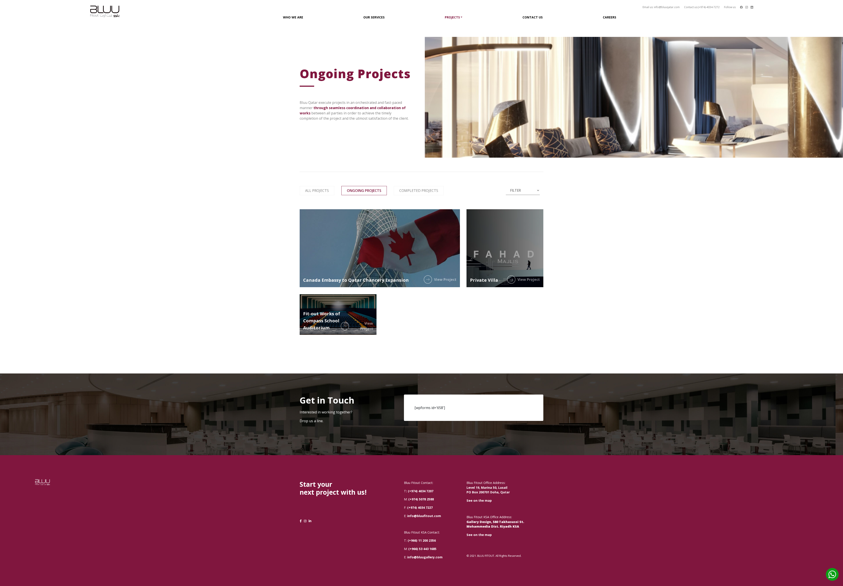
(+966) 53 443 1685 (422, 549)
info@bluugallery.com (425, 557)
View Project (445, 279)
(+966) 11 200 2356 (422, 540)
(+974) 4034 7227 (420, 507)
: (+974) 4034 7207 (419, 491)
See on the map (479, 500)
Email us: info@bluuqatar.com (661, 7)
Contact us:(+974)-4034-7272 (702, 7)
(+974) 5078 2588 (420, 499)
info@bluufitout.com (424, 516)
